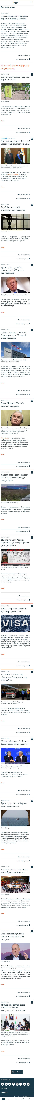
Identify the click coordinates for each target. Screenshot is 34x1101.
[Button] (24, 55)
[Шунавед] (9, 1099)
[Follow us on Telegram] (20, 1084)
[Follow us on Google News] (2, 1084)
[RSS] (24, 1084)
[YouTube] (16, 1099)
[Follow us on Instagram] (13, 1084)
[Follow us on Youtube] (9, 1084)
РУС (23, 1099)
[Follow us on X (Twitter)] (17, 1084)
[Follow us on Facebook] (6, 1084)
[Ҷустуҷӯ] (29, 1099)
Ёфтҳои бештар (17, 1072)
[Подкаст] (28, 1084)
